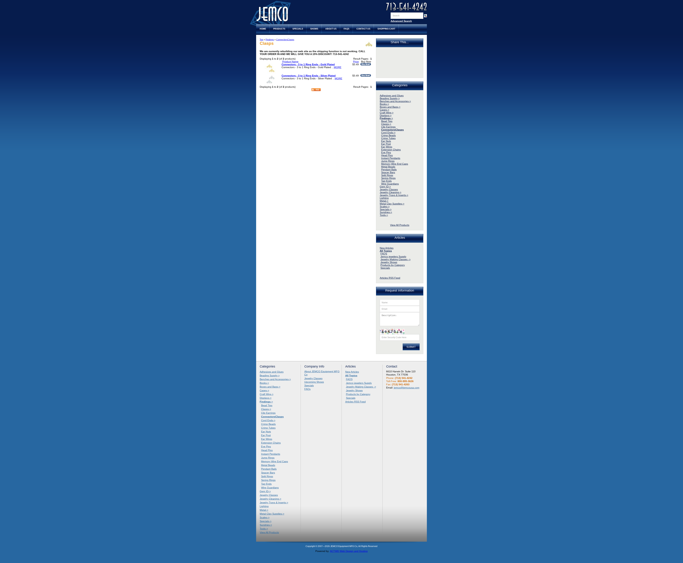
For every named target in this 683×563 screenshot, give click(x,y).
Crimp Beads (388, 135)
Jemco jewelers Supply (393, 256)
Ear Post (386, 143)
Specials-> (385, 209)
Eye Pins (386, 152)
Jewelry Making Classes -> (395, 259)
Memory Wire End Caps (394, 163)
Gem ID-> (385, 186)
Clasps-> (386, 124)
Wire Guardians (390, 183)
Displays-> (385, 115)
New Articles (386, 248)
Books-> (384, 104)
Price (356, 61)
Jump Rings (388, 161)
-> (386, 118)
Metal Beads (388, 166)
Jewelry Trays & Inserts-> (394, 195)
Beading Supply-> (390, 98)
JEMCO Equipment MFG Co (285, 14)
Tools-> (384, 215)
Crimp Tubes (388, 138)
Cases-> (384, 109)
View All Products (399, 225)
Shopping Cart (386, 29)
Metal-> (384, 200)
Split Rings (387, 175)
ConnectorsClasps (285, 39)
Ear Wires (386, 146)
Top (261, 39)
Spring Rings (388, 178)
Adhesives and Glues (392, 95)
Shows (314, 29)
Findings (270, 39)
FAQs (346, 29)
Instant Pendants (390, 158)
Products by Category (392, 265)
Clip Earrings (388, 126)
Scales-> (385, 206)
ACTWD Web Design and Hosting (349, 551)
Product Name (290, 61)
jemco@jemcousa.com (406, 387)
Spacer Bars (388, 172)
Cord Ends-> (388, 132)
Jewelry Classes (389, 189)
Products (279, 29)
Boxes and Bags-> (390, 106)
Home (263, 29)
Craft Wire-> (386, 112)
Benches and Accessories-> (395, 101)
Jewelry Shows (388, 262)
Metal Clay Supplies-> (392, 203)
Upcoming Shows (314, 381)
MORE (337, 67)
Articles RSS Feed (390, 277)
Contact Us (363, 29)
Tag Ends (386, 180)
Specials (297, 29)
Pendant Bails (389, 169)
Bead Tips (386, 121)
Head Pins (387, 155)
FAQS (383, 253)
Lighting (384, 198)
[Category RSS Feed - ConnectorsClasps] (316, 90)
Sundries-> (386, 212)
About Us (331, 29)
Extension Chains (391, 149)
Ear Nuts (386, 141)
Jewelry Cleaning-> (390, 192)
